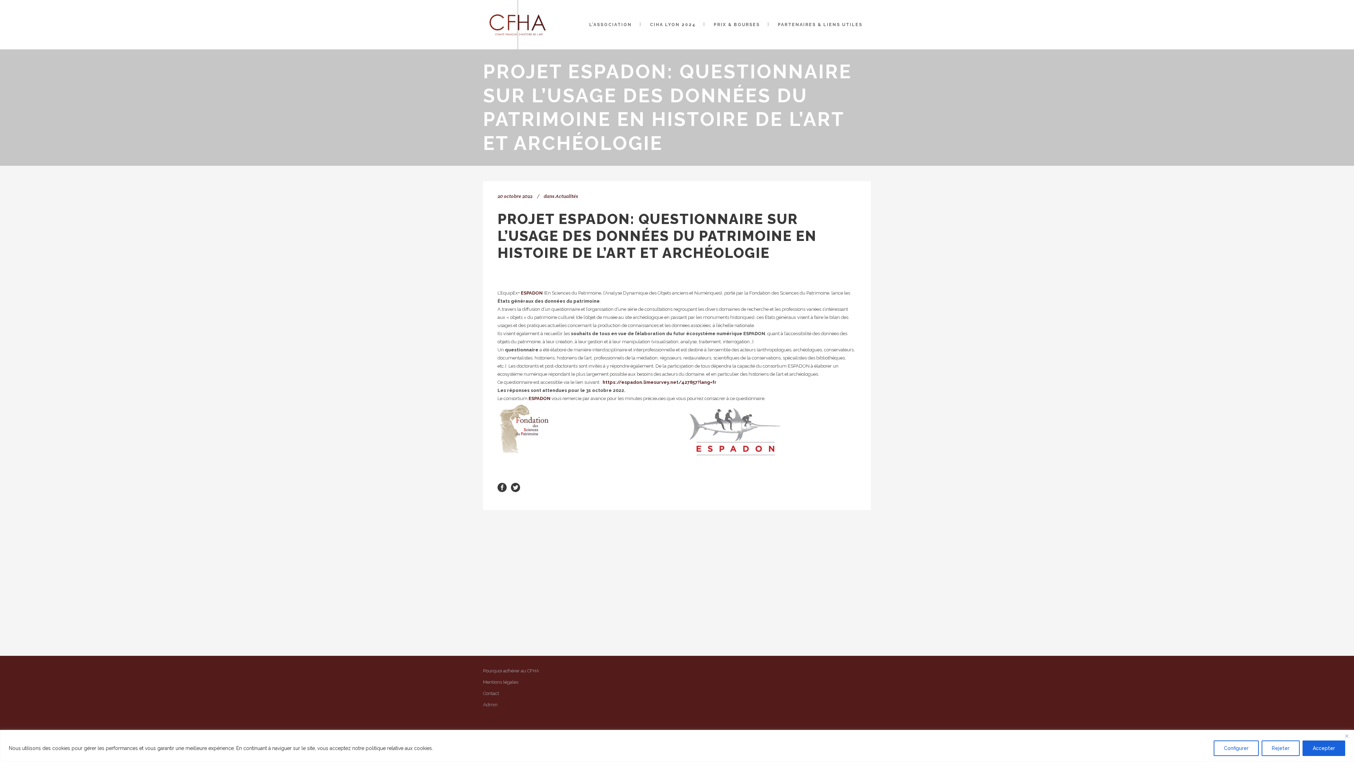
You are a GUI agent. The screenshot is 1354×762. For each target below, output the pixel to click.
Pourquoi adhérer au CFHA (511, 670)
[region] (677, 746)
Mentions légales (500, 682)
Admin (490, 704)
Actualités (566, 196)
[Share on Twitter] (515, 487)
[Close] (1346, 736)
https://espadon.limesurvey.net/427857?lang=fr (659, 382)
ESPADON (532, 293)
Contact (491, 693)
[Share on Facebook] (502, 487)
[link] (532, 293)
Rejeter (1280, 748)
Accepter (1324, 748)
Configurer (1236, 748)
